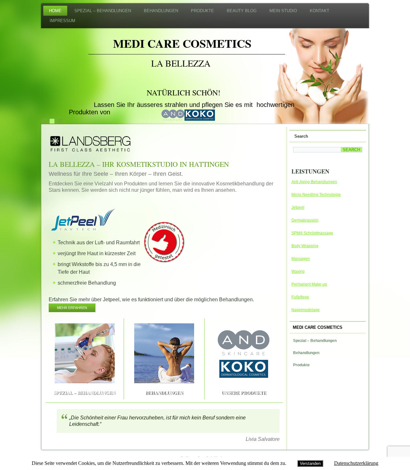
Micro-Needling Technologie (316, 194)
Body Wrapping (304, 246)
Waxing (298, 271)
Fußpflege (300, 297)
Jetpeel (297, 207)
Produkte (202, 10)
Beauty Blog (242, 10)
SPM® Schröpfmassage (312, 233)
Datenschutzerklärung (356, 463)
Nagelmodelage (305, 310)
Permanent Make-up (309, 284)
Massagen (300, 258)
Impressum (62, 20)
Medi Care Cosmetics (182, 43)
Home (55, 10)
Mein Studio (283, 10)
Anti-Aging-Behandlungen (314, 182)
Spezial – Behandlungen (102, 10)
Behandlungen (161, 10)
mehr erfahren (72, 308)
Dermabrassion (304, 220)
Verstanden (310, 463)
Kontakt (319, 10)
